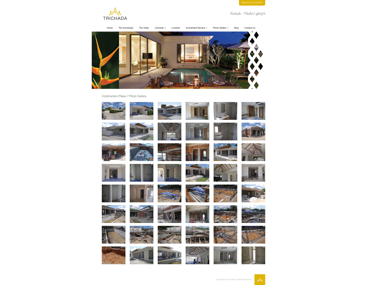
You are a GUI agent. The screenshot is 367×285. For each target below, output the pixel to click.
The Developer (126, 28)
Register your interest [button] (252, 2)
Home (110, 28)
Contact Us (249, 28)
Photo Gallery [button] (220, 28)
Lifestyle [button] (159, 28)
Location (175, 28)
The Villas (144, 28)
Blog (236, 28)
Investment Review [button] (196, 28)
